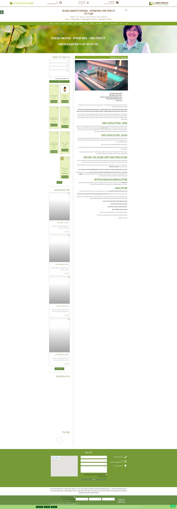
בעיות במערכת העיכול (62, 306)
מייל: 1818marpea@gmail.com (116, 461)
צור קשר (51, 23)
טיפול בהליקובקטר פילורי (61, 354)
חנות (86, 23)
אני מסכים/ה (54, 506)
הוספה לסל (65, 101)
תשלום (57, 23)
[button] (2, 12)
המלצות (92, 23)
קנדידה (106, 23)
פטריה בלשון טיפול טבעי (61, 264)
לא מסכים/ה (47, 506)
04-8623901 (112, 2)
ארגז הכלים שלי (114, 23)
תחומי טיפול (99, 23)
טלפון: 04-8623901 (118, 457)
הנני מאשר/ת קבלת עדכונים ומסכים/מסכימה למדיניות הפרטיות (67, 499)
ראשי (127, 23)
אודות (121, 23)
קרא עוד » (66, 231)
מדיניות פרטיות (39, 506)
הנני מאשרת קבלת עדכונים (62, 78)
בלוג (75, 23)
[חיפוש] (11, 3)
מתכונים (70, 23)
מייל (57, 2)
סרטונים (80, 23)
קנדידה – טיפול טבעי (62, 222)
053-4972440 (82, 2)
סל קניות (63, 23)
